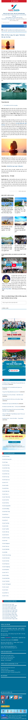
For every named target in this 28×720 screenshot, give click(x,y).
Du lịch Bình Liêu (5, 473)
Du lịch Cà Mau (5, 575)
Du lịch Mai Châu (5, 465)
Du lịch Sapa (5, 462)
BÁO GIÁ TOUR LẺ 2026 (8, 13)
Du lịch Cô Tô (5, 482)
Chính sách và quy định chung (7, 655)
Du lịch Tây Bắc (5, 528)
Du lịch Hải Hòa (5, 502)
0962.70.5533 (20, 642)
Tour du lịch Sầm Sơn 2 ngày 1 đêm (9, 611)
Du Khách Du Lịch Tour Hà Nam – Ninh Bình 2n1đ (12, 394)
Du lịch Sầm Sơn (5, 491)
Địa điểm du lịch (11, 29)
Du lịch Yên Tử (5, 572)
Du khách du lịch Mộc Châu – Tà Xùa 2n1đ (11, 406)
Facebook (4, 717)
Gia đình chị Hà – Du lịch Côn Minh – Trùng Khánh (12, 418)
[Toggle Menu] (25, 26)
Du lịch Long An (5, 587)
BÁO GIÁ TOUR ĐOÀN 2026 (19, 13)
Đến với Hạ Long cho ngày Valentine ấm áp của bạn (17, 31)
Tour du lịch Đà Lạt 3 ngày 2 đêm (9, 617)
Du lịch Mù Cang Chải (6, 459)
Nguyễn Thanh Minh (6, 288)
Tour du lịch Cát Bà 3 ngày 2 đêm (9, 607)
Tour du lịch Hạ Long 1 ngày (8, 604)
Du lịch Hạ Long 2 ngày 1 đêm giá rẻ (15, 166)
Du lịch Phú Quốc (6, 517)
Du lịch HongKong (6, 566)
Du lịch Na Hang (5, 470)
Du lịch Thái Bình (5, 581)
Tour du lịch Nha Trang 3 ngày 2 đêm (10, 615)
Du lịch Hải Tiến (5, 499)
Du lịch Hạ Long (5, 476)
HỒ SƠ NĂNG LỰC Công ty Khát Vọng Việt (14, 17)
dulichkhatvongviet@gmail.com (10, 646)
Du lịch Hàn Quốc (6, 557)
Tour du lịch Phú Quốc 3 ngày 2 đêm (9, 618)
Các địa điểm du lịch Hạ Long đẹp (11, 105)
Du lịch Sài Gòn (5, 534)
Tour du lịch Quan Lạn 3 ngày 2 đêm (9, 610)
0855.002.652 (10, 643)
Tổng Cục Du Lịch (4, 669)
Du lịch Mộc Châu (6, 467)
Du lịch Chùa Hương (6, 555)
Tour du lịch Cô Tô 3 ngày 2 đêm (9, 608)
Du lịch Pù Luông (5, 537)
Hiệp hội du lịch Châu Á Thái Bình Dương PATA (10, 672)
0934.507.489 (4, 643)
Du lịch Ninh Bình (6, 578)
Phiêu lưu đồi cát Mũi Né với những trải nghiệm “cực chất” (6, 228)
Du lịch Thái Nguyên (6, 584)
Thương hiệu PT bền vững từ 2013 (8, 18)
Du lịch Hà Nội (5, 526)
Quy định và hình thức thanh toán (8, 657)
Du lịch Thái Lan (5, 546)
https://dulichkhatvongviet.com (11, 647)
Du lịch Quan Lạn (6, 479)
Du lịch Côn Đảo (5, 560)
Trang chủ (4, 29)
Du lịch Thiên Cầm (6, 497)
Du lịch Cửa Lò (5, 494)
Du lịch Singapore (6, 543)
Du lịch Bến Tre (5, 592)
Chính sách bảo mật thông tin (7, 658)
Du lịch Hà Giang (5, 456)
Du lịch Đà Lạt (5, 514)
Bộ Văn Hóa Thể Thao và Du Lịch (8, 667)
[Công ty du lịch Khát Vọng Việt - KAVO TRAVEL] (14, 8)
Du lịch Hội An (5, 589)
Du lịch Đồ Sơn (5, 488)
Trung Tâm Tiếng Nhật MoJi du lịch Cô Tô (11, 391)
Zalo (3, 715)
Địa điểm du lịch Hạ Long (19, 29)
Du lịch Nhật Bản (5, 549)
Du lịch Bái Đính (5, 569)
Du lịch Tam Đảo (5, 523)
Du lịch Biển (4, 552)
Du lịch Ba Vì (5, 520)
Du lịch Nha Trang (6, 511)
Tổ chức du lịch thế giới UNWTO (7, 670)
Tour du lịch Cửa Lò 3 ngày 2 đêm (9, 612)
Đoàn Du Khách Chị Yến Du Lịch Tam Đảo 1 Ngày (12, 399)
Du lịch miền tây (5, 531)
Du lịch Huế (4, 540)
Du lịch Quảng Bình (6, 505)
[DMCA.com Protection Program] (5, 706)
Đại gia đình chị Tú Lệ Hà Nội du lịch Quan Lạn (12, 387)
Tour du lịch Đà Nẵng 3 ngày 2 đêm (9, 614)
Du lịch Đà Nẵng (5, 508)
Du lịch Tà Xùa (5, 595)
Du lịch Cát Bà (5, 485)
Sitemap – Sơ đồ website (6, 660)
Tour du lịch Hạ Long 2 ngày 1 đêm (9, 605)
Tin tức (5, 31)
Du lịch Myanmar (5, 563)
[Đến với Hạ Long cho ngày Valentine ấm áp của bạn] (7, 44)
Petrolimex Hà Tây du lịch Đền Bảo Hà (10, 403)
